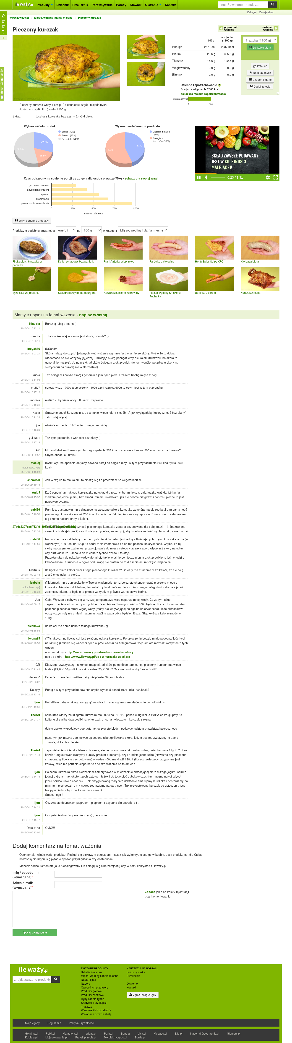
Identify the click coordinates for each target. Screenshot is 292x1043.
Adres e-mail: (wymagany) (23, 885)
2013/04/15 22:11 (30, 328)
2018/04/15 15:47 (30, 820)
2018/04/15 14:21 (30, 807)
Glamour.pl (233, 1033)
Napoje (85, 983)
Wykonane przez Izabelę (96, 1014)
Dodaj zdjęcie (262, 86)
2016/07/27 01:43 (30, 755)
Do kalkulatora (261, 47)
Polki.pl (50, 1033)
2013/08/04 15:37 (30, 497)
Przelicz (261, 66)
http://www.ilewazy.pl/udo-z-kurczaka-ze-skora (97, 656)
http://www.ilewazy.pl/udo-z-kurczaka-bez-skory (100, 652)
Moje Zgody (32, 1023)
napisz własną (93, 314)
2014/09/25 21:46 (30, 669)
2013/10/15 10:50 (30, 514)
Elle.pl (178, 1033)
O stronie (152, 5)
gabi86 (35, 509)
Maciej (35, 462)
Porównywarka (102, 5)
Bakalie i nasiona (91, 972)
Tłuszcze (86, 1006)
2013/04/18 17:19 (30, 442)
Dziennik (62, 5)
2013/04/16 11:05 (30, 379)
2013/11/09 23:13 (30, 574)
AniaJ (36, 492)
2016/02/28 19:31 (30, 707)
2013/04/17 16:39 (30, 430)
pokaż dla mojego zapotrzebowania (203, 94)
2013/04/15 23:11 (30, 341)
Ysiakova (33, 626)
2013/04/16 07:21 (30, 353)
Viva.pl (142, 1033)
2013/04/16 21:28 (30, 417)
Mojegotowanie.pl (56, 1037)
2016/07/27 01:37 (30, 719)
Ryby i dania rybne (92, 999)
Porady (121, 5)
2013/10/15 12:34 (30, 531)
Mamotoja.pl (70, 1033)
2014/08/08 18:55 (30, 630)
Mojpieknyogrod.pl (115, 1037)
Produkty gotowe (91, 991)
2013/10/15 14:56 (30, 544)
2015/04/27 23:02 (30, 682)
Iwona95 (34, 638)
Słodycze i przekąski (94, 1002)
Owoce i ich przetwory (94, 987)
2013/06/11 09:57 (30, 455)
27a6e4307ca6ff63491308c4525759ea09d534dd (44, 526)
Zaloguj (251, 12)
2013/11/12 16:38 (30, 591)
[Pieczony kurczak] (146, 48)
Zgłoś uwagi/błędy (144, 995)
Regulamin (54, 1023)
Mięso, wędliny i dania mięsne (99, 976)
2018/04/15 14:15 (30, 776)
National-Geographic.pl (204, 1033)
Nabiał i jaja (88, 979)
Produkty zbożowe (92, 995)
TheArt (35, 715)
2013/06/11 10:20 (30, 472)
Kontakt (170, 5)
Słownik (135, 5)
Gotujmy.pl (31, 1033)
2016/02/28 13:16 (30, 694)
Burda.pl (140, 1037)
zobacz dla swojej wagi (141, 178)
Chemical (33, 480)
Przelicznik (80, 5)
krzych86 (33, 348)
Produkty (43, 5)
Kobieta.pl (31, 1037)
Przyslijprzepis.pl (85, 1037)
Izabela (35, 582)
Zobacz (150, 892)
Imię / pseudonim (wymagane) (26, 874)
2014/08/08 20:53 (30, 643)
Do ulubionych (261, 73)
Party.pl (108, 1033)
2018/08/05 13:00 (30, 832)
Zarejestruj (266, 12)
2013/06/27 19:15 (30, 484)
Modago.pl (160, 1033)
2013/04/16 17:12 (30, 392)
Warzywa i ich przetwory (96, 1010)
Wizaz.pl (91, 1033)
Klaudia (34, 323)
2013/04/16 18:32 (30, 404)
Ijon (37, 702)
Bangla (125, 1033)
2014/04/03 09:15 (30, 604)
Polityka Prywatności (81, 1023)
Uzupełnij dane (262, 79)
